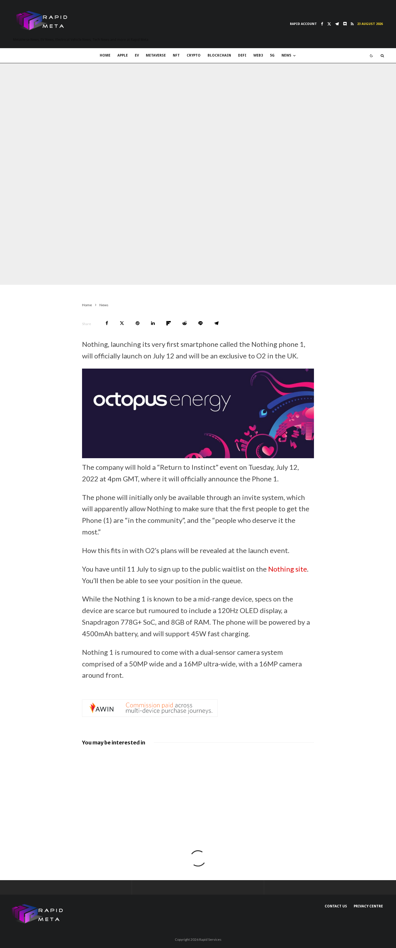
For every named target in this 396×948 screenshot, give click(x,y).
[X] (329, 24)
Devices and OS (73, 273)
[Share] (107, 323)
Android (99, 273)
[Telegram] (337, 24)
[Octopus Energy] (198, 455)
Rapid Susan (28, 273)
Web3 (258, 55)
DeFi (242, 55)
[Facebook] (322, 24)
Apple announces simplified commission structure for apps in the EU (127, 768)
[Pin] (137, 323)
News (286, 55)
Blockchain (219, 55)
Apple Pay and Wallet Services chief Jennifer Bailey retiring (290, 765)
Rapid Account (303, 24)
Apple (122, 55)
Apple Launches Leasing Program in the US (289, 799)
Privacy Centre (368, 906)
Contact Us (336, 906)
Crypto (194, 55)
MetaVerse (156, 55)
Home (105, 55)
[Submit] (184, 323)
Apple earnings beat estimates (210, 796)
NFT (176, 55)
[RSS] (352, 24)
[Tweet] (122, 323)
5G (272, 55)
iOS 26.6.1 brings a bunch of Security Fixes (208, 762)
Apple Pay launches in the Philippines (129, 796)
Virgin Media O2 (127, 273)
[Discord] (345, 24)
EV (137, 55)
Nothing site (287, 569)
